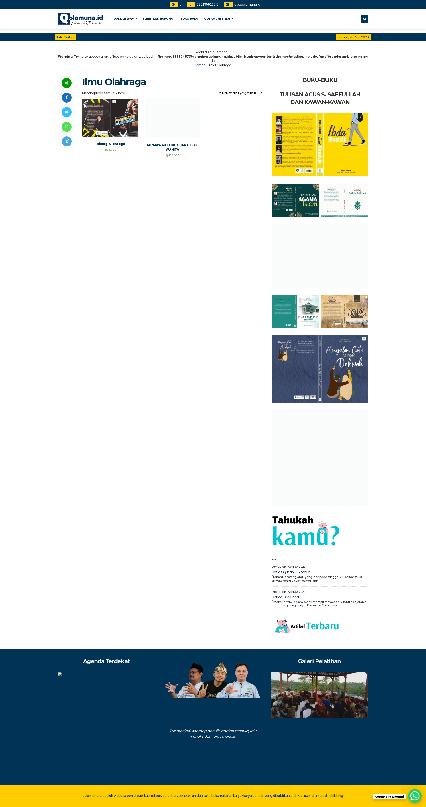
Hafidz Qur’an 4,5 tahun (291, 572)
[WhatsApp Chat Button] (415, 796)
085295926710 (208, 4)
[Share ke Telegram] (66, 141)
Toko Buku (189, 19)
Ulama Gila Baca (285, 597)
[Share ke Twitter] (66, 112)
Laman (200, 65)
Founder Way (123, 19)
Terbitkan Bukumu (157, 19)
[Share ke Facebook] (66, 97)
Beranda (221, 52)
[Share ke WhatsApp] (66, 127)
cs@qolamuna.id (247, 4)
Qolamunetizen (217, 19)
